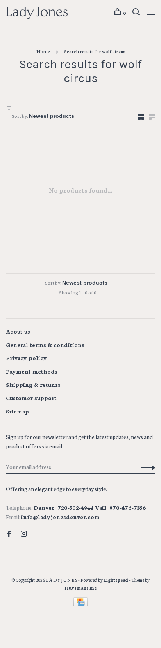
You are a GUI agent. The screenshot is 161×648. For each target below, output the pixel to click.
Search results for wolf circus (94, 51)
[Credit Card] (80, 604)
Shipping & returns (33, 384)
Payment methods (31, 371)
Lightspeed (116, 580)
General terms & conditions (45, 344)
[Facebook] (9, 534)
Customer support (31, 398)
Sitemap (17, 411)
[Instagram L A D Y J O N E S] (24, 534)
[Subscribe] (146, 466)
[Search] (136, 12)
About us (18, 331)
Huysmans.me (81, 588)
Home (43, 51)
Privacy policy (26, 358)
